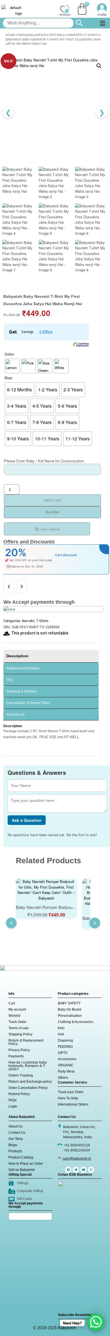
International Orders (73, 1104)
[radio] (12, 366)
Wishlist (14, 1016)
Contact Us (16, 1133)
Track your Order (70, 1092)
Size (8, 377)
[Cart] (82, 9)
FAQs (12, 1100)
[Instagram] (91, 1170)
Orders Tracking (20, 1075)
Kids (61, 1028)
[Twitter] (76, 1170)
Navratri (74, 34)
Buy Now (52, 512)
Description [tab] (17, 656)
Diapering (65, 1040)
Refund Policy (19, 1094)
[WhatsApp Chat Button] (95, 1321)
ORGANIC (66, 1065)
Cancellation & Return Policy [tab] (28, 703)
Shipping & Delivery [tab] (21, 691)
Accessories (67, 1059)
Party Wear (66, 1071)
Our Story (15, 1139)
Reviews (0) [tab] (15, 714)
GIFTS (62, 1053)
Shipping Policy (20, 1034)
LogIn (12, 1106)
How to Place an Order (25, 1164)
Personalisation (31, 34)
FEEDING (65, 1047)
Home (10, 34)
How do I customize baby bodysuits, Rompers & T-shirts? (27, 1065)
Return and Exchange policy (30, 1082)
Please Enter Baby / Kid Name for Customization (44, 460)
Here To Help (68, 1098)
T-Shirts (92, 34)
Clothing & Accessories (75, 1022)
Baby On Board (69, 1009)
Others (63, 1078)
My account (17, 1009)
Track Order (17, 1022)
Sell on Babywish (21, 1170)
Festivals (57, 34)
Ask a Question (26, 820)
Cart (11, 1003)
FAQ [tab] (9, 680)
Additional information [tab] (23, 668)
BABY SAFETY (69, 1003)
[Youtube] (83, 1170)
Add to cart (52, 500)
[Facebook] (68, 1170)
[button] (102, 23)
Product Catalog (20, 1157)
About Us (15, 1126)
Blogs (12, 1145)
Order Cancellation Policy (28, 1088)
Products (15, 1151)
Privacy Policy (19, 1050)
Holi (61, 1034)
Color (9, 354)
